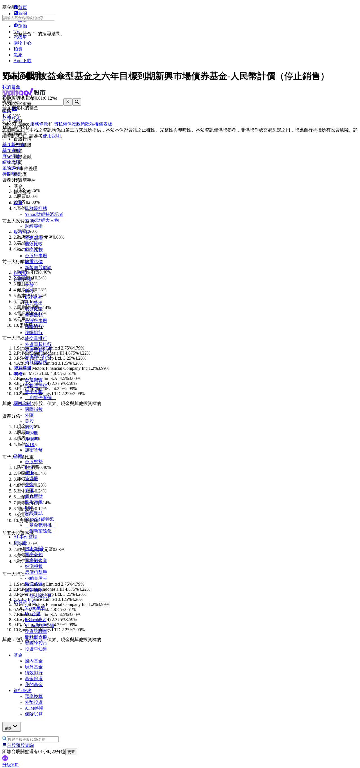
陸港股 (31, 478)
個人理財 (34, 496)
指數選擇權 (36, 385)
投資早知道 (36, 649)
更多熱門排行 (38, 356)
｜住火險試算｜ (40, 596)
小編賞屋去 (36, 578)
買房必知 (34, 554)
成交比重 (34, 308)
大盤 (29, 285)
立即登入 (11, 118)
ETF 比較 (34, 249)
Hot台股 (32, 613)
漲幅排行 (34, 326)
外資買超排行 (38, 344)
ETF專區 (33, 297)
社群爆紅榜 (36, 208)
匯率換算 (34, 696)
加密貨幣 (34, 449)
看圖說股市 (36, 643)
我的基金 (34, 684)
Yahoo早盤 (35, 607)
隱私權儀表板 (98, 124)
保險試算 (34, 714)
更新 (71, 752)
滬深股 (31, 433)
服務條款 (39, 124)
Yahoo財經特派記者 (44, 214)
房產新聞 (34, 548)
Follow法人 (35, 619)
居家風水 (34, 590)
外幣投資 (34, 702)
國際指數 (34, 409)
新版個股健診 (38, 267)
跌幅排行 (34, 332)
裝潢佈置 (34, 584)
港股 (29, 427)
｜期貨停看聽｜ (40, 397)
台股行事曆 (36, 255)
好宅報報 (34, 566)
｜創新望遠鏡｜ (40, 531)
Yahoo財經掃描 (39, 625)
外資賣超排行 (38, 350)
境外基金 (34, 666)
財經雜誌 (34, 513)
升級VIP (10, 764)
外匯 (29, 415)
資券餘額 (34, 314)
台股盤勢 (34, 461)
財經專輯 (34, 226)
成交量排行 (36, 338)
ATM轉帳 (34, 708)
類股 (29, 291)
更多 (8, 728)
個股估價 (34, 261)
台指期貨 (34, 379)
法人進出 (34, 303)
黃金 (29, 484)
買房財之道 (36, 560)
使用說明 (52, 135)
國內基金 (34, 661)
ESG (29, 507)
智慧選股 (34, 238)
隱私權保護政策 (69, 124)
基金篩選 (34, 678)
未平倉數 (34, 391)
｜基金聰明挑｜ (40, 525)
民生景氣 (34, 502)
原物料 (31, 438)
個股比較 (34, 243)
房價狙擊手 (36, 572)
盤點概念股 (36, 637)
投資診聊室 (36, 631)
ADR (30, 444)
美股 (29, 421)
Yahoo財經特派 (39, 519)
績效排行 (34, 672)
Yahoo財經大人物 (42, 220)
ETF (29, 467)
